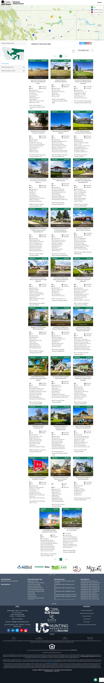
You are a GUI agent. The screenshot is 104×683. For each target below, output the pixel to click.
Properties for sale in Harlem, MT (90, 599)
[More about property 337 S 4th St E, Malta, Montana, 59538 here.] (61, 379)
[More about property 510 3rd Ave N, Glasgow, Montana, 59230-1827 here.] (38, 330)
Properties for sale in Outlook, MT (90, 591)
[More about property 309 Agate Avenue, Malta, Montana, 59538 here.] (38, 281)
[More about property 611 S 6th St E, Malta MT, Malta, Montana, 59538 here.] (83, 281)
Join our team (87, 621)
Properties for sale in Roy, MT (89, 593)
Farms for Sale (31, 594)
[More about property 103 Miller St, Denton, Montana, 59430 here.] (83, 134)
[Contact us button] (95, 680)
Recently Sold (90, 638)
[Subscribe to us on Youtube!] (21, 630)
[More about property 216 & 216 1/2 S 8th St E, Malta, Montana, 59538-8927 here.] (61, 232)
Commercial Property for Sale (36, 589)
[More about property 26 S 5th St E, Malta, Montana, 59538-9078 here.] (83, 231)
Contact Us (14, 638)
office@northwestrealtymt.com (20, 622)
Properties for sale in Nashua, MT (90, 594)
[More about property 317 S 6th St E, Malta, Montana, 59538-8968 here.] (38, 380)
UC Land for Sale (86, 619)
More (54, 603)
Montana (5, 63)
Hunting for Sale (32, 596)
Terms (102, 39)
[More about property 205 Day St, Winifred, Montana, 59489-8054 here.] (61, 329)
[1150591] (33, 35)
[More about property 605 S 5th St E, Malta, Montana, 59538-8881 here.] (72, 530)
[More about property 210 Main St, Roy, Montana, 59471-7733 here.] (38, 480)
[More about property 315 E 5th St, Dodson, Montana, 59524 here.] (61, 482)
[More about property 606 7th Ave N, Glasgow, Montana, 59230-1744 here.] (38, 182)
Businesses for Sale (33, 581)
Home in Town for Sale (34, 584)
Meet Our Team (90, 637)
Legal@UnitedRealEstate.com (52, 662)
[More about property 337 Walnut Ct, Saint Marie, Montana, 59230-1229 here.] (49, 532)
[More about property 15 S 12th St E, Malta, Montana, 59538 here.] (83, 429)
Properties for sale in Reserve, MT (90, 586)
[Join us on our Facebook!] (8, 630)
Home (14, 637)
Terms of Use (64, 638)
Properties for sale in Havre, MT (89, 596)
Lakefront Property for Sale (35, 588)
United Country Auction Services (87, 613)
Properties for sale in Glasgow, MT (90, 589)
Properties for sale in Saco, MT (89, 581)
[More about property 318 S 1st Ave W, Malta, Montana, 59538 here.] (38, 232)
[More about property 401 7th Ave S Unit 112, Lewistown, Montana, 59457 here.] (61, 279)
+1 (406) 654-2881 (20, 616)
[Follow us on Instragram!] (26, 630)
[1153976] (50, 31)
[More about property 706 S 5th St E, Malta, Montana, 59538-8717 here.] (61, 181)
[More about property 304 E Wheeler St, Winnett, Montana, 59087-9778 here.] (61, 134)
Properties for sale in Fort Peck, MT (90, 582)
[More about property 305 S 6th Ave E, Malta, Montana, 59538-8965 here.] (83, 182)
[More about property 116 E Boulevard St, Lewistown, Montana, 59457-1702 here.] (61, 431)
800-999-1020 (74, 650)
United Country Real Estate (87, 610)
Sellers (65, 637)
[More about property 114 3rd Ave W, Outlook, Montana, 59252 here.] (83, 331)
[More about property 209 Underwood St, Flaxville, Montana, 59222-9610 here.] (83, 479)
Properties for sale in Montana (9, 581)
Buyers (39, 637)
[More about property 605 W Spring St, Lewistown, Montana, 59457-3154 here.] (38, 429)
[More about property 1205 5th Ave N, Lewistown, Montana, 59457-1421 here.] (38, 134)
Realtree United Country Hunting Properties (86, 624)
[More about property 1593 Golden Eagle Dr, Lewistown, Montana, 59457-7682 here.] (61, 81)
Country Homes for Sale (34, 586)
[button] (13, 67)
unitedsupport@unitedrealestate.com (88, 656)
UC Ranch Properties (86, 616)
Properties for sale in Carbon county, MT (65, 594)
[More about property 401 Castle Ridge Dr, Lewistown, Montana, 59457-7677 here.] (38, 84)
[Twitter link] (17, 630)
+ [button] (1, 6)
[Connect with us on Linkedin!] (13, 630)
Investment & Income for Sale (36, 582)
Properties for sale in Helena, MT (90, 598)
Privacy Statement (39, 638)
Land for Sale (31, 593)
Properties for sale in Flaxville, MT (90, 584)
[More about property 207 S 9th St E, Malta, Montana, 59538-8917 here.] (83, 380)
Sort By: (74, 51)
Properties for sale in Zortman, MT (90, 588)
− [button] (1, 8)
